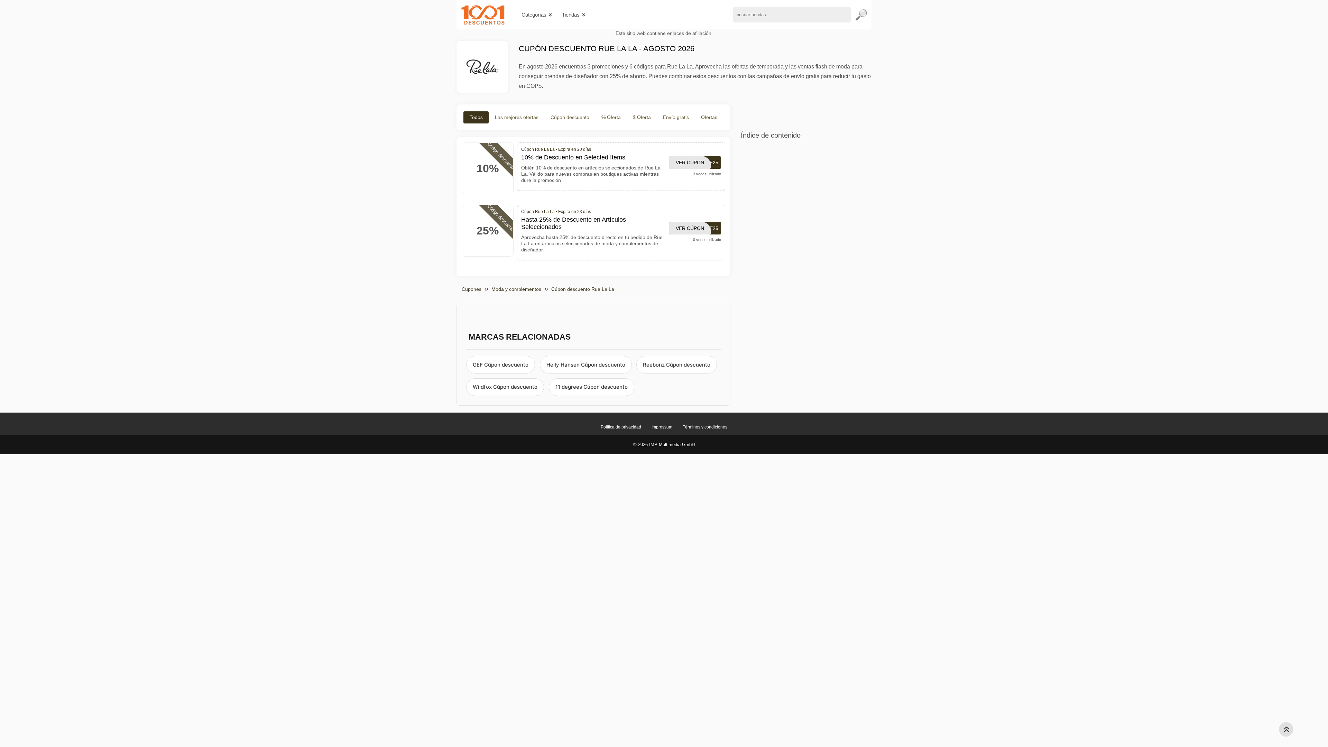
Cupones (471, 289)
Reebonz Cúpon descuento (676, 364)
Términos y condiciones (705, 427)
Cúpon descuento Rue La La (582, 289)
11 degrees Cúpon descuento (591, 387)
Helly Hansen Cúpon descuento (585, 364)
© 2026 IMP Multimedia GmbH (664, 444)
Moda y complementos (516, 289)
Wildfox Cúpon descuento (505, 387)
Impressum (662, 427)
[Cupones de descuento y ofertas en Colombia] (482, 14)
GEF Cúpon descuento (500, 364)
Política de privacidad (621, 427)
